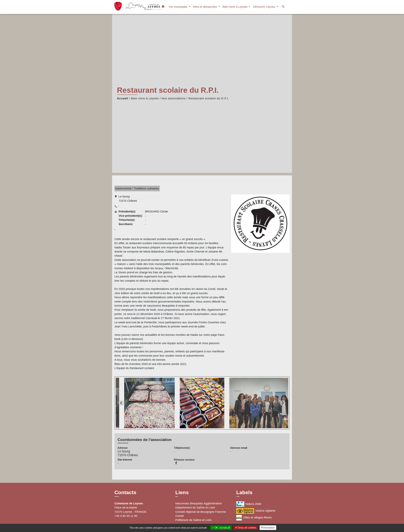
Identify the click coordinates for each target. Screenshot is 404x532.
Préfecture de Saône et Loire (193, 520)
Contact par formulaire (129, 520)
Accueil (122, 98)
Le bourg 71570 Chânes (128, 198)
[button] (163, 7)
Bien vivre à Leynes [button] (235, 6)
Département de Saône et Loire (195, 507)
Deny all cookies (246, 527)
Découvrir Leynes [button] (264, 6)
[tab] (196, 425)
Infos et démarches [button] (205, 6)
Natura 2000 (253, 504)
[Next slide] (282, 403)
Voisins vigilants (265, 510)
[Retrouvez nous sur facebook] (176, 463)
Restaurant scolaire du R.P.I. (208, 98)
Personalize (268, 527)
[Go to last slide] (121, 403)
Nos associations (174, 98)
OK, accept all (222, 527)
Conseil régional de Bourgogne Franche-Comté (200, 513)
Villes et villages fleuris (257, 517)
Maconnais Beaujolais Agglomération (198, 503)
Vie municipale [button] (178, 6)
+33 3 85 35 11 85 (125, 515)
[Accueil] (134, 7)
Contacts (125, 492)
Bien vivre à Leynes (145, 98)
